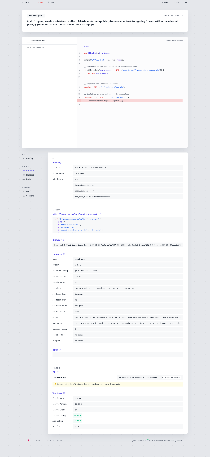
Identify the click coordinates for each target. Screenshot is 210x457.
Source (39, 440)
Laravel (59, 440)
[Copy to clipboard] (179, 167)
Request (26, 166)
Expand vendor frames (37, 41)
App (24, 154)
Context (26, 187)
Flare (151, 440)
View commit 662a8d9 (172, 377)
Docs (49, 440)
